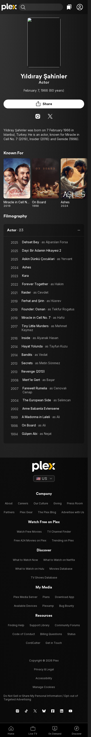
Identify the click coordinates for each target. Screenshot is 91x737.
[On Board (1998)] (45, 183)
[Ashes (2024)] (74, 183)
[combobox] (45, 7)
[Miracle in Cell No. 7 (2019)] (17, 183)
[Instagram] (37, 116)
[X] (50, 116)
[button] (79, 7)
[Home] (9, 7)
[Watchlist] (69, 7)
